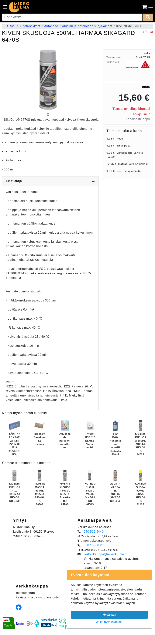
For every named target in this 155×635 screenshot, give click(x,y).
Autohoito (51, 26)
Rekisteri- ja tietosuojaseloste (37, 597)
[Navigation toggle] (5, 7)
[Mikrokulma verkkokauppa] (19, 7)
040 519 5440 (94, 531)
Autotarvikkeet (29, 26)
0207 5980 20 (94, 545)
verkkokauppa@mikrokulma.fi (105, 554)
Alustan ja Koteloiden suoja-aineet (87, 26)
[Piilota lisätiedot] (93, 181)
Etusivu (10, 26)
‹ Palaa (148, 31)
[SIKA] (138, 69)
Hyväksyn (109, 614)
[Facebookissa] (20, 608)
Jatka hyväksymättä (109, 621)
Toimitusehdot (26, 592)
